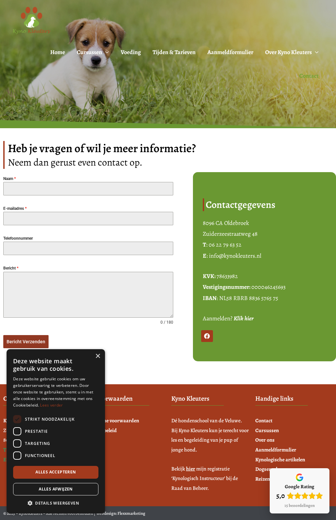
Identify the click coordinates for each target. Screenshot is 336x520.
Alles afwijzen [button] (56, 489)
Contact (309, 76)
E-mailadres (15, 208)
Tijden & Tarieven (174, 52)
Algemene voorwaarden (113, 420)
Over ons (265, 440)
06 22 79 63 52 (225, 245)
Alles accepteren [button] (55, 472)
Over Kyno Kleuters (288, 52)
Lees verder (51, 405)
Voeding (131, 52)
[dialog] (56, 431)
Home (57, 52)
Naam (9, 178)
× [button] (97, 356)
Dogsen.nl (266, 469)
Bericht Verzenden (26, 341)
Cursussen (89, 52)
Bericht (10, 268)
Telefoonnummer (18, 238)
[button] (55, 503)
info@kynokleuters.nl (235, 256)
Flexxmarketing (131, 513)
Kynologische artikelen (280, 459)
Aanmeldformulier (230, 52)
